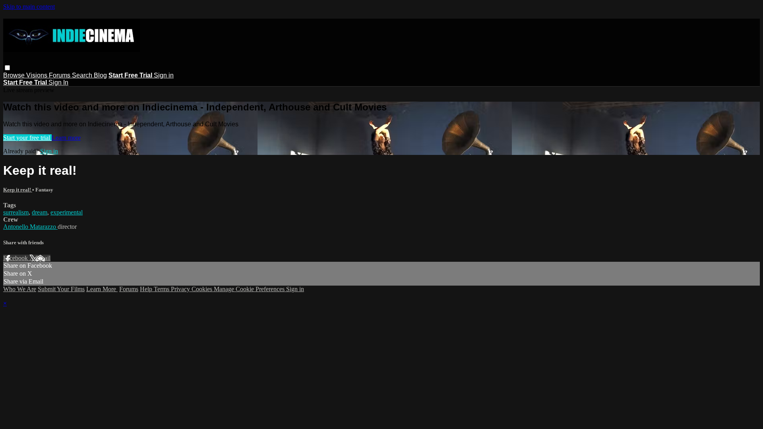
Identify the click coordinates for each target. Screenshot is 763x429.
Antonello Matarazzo (30, 226)
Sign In (58, 82)
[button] (7, 67)
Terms (162, 289)
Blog (100, 75)
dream (39, 212)
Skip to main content (29, 6)
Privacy (181, 289)
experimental (66, 212)
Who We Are (19, 289)
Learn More (102, 289)
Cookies (203, 289)
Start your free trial (27, 137)
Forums (60, 75)
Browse (14, 75)
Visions (37, 75)
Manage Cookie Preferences (250, 289)
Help (147, 289)
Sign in (164, 75)
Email (43, 258)
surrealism (16, 212)
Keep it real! (17, 190)
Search (83, 75)
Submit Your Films (61, 289)
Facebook (16, 258)
